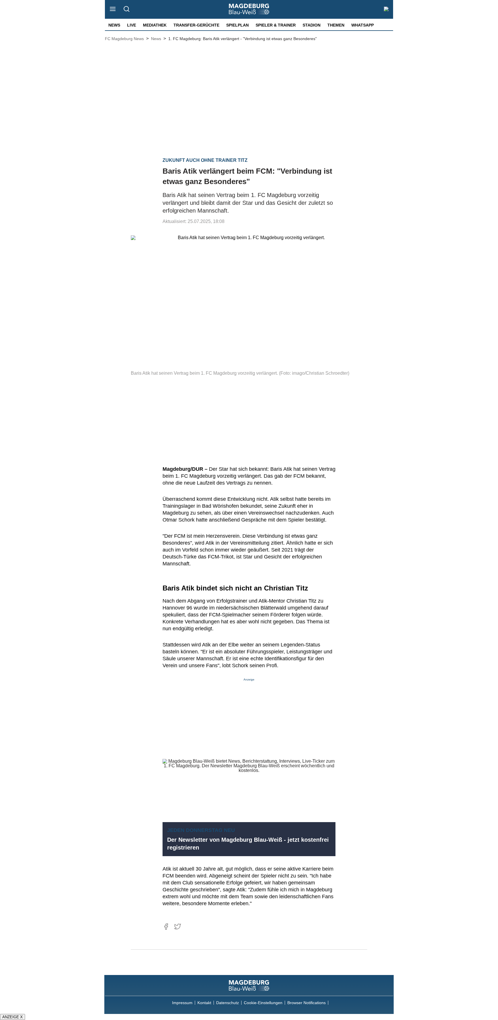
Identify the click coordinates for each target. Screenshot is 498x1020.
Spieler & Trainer (276, 25)
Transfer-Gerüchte (196, 25)
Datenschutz (227, 1003)
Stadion (311, 25)
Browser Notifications (306, 1003)
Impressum (182, 1003)
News (114, 25)
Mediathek (155, 25)
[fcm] (249, 985)
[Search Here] (126, 9)
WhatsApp (362, 25)
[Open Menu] (113, 9)
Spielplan (237, 25)
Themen (335, 25)
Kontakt (204, 1003)
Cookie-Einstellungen (263, 1003)
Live (131, 25)
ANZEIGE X (12, 1017)
